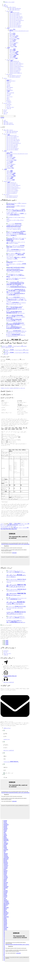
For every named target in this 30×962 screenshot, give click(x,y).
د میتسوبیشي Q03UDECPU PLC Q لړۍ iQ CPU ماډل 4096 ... (15, 294)
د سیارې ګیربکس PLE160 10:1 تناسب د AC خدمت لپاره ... (15, 602)
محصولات (5, 121)
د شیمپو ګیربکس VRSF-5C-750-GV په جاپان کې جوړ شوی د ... (16, 585)
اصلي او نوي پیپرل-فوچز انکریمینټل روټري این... (13, 228)
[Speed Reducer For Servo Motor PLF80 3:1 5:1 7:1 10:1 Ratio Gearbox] (16, 609)
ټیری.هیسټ (6, 739)
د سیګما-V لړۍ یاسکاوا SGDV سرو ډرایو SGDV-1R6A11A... (16, 214)
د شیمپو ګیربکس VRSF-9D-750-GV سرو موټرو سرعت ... (16, 594)
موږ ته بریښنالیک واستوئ (17, 387)
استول (2, 387)
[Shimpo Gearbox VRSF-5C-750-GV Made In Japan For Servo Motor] (16, 582)
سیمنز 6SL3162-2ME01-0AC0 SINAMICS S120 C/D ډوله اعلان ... (15, 312)
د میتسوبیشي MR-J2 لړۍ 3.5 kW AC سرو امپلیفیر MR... (16, 258)
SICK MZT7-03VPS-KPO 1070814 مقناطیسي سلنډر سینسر (14, 271)
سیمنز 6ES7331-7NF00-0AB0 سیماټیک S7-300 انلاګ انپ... (14, 320)
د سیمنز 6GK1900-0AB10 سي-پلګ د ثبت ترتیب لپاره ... (15, 335)
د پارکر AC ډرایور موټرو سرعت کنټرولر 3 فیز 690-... (15, 242)
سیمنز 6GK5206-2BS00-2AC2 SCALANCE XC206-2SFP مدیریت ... (15, 327)
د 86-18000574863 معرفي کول (11, 761)
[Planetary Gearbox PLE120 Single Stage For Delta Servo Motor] (16, 617)
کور (4, 120)
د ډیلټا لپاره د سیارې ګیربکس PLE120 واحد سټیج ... (15, 621)
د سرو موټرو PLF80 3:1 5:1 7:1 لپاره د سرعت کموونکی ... (16, 612)
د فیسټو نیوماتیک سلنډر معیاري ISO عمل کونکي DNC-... (16, 278)
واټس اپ (7, 387)
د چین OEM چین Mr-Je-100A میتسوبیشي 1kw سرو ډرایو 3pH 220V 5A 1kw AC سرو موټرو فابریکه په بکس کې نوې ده (15, 525)
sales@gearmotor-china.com (10, 675)
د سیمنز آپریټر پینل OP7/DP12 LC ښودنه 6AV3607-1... (16, 234)
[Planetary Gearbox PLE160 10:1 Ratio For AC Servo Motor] (16, 599)
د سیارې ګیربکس (8, 122)
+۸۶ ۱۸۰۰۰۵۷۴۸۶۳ (8, 682)
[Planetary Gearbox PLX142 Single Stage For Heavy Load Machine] (16, 572)
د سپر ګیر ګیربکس (8, 124)
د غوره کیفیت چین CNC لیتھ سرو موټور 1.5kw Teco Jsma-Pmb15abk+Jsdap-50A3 (15, 528)
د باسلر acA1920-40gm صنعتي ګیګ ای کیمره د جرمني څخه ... (15, 250)
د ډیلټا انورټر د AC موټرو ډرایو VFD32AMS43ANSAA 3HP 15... (16, 286)
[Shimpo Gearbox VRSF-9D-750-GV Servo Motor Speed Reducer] (16, 590)
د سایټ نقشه (7, 727)
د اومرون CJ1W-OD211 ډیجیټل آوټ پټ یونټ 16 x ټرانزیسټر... (16, 303)
